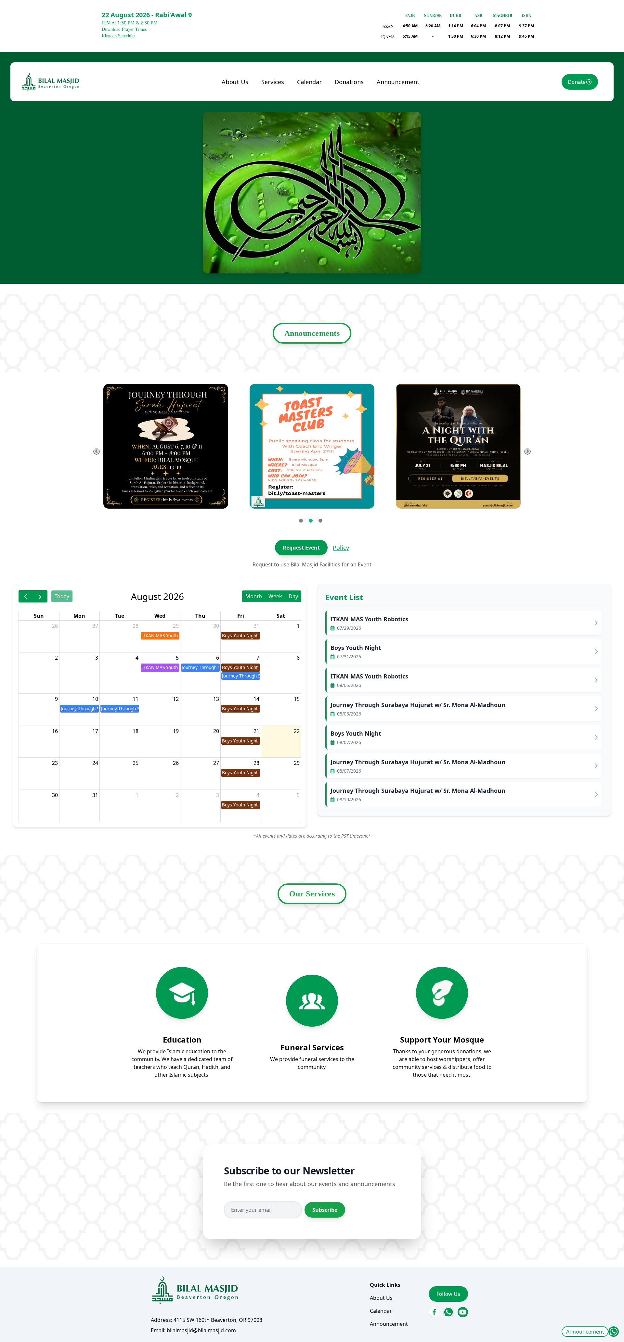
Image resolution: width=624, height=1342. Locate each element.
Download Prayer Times (124, 29)
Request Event (301, 547)
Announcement (585, 1331)
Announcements (312, 333)
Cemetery (278, 155)
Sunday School (284, 108)
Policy (341, 547)
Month (253, 596)
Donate (577, 81)
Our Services (312, 894)
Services (272, 82)
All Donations (356, 95)
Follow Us (448, 1294)
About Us (235, 82)
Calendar (309, 82)
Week (275, 596)
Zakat (347, 108)
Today (62, 596)
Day (293, 596)
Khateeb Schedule (118, 35)
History (236, 108)
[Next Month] (40, 596)
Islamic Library (276, 138)
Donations (349, 82)
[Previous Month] (26, 596)
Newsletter (241, 121)
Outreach (278, 168)
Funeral (276, 95)
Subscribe (324, 1209)
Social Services (285, 121)
